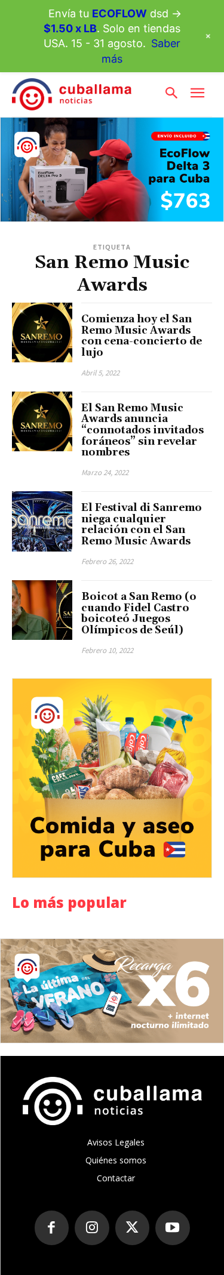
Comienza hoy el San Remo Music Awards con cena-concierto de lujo (141, 336)
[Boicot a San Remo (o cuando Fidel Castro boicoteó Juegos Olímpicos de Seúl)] (42, 610)
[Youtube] (172, 1228)
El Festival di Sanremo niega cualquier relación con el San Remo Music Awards (141, 524)
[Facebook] (52, 1228)
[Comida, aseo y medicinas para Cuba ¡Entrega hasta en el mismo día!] (112, 778)
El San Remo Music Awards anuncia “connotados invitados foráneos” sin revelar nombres (142, 431)
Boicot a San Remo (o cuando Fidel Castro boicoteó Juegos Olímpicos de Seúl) (139, 613)
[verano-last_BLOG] (112, 991)
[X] (132, 1228)
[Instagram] (92, 1228)
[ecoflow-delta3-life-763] (112, 169)
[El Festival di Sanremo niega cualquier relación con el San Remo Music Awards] (42, 521)
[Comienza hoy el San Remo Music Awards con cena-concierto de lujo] (42, 333)
